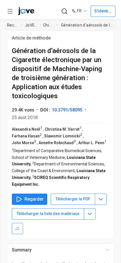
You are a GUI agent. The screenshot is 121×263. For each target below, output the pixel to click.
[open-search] (64, 11)
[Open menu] (10, 11)
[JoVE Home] (26, 11)
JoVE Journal (31, 25)
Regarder (34, 199)
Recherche (13, 25)
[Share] (17, 228)
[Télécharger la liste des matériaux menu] (90, 214)
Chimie (48, 25)
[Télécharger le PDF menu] (101, 199)
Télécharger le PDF (72, 199)
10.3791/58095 (67, 110)
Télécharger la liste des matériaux (48, 213)
